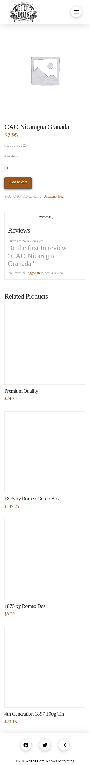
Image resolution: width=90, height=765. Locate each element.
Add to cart (18, 182)
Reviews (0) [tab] (45, 217)
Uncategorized (54, 196)
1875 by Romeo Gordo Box (32, 498)
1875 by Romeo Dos (25, 606)
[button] (76, 11)
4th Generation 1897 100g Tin (34, 714)
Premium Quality (21, 391)
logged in (33, 273)
